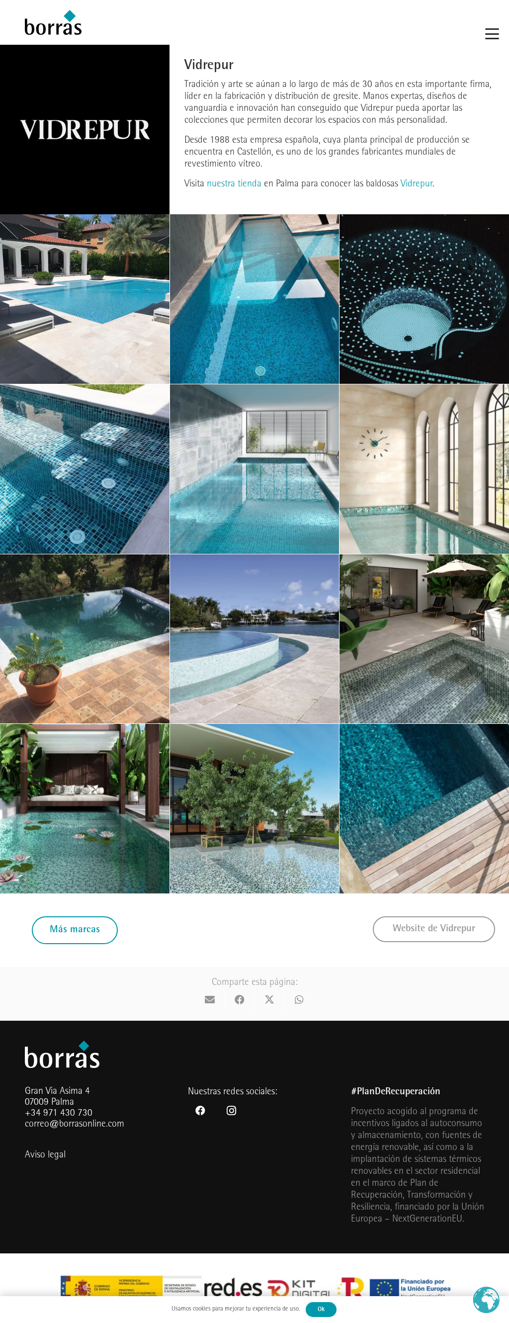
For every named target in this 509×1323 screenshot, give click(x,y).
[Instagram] (231, 1110)
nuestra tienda (234, 184)
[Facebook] (200, 1110)
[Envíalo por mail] (210, 1000)
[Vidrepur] (85, 299)
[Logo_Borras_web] (53, 22)
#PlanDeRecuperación (395, 1092)
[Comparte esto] (239, 1000)
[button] (492, 34)
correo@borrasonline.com (74, 1125)
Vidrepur (416, 184)
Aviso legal (45, 1155)
